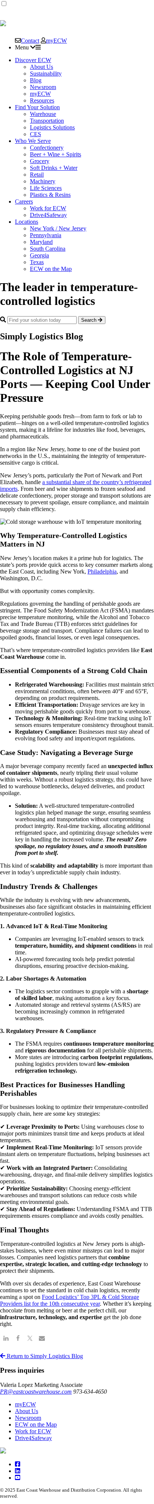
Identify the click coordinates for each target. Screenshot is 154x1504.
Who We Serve (33, 141)
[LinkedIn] (17, 1471)
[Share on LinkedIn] (6, 1339)
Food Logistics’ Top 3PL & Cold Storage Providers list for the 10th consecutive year (69, 1300)
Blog (35, 80)
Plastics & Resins (50, 195)
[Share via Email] (42, 1339)
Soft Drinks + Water (53, 168)
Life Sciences (46, 188)
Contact (30, 40)
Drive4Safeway (48, 215)
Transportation (47, 120)
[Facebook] (17, 1464)
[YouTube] (17, 1477)
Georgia (39, 255)
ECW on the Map (51, 269)
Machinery (42, 181)
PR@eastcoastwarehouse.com (36, 1391)
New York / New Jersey (58, 228)
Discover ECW (33, 60)
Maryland (41, 242)
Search (89, 320)
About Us (41, 67)
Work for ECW (48, 208)
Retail (37, 174)
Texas (37, 262)
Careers (24, 201)
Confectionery (47, 147)
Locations (26, 221)
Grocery (39, 161)
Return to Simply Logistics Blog (44, 1356)
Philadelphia (102, 571)
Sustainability (46, 73)
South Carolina (47, 248)
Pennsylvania (45, 235)
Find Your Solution (37, 107)
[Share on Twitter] (30, 1339)
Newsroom (43, 87)
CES (35, 134)
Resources (42, 100)
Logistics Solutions (52, 127)
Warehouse (43, 114)
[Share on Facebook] (18, 1339)
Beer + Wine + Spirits (55, 154)
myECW (56, 40)
